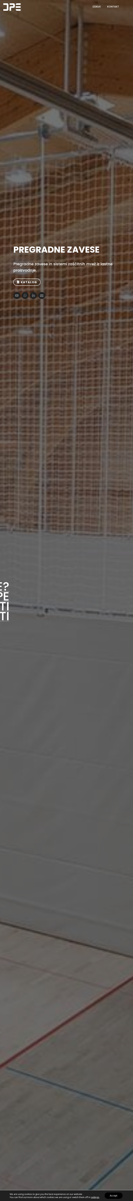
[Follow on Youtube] (16, 295)
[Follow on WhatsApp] (25, 295)
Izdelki (96, 6)
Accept (113, 1195)
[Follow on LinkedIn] (33, 295)
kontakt (113, 6)
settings (95, 1197)
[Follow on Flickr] (41, 295)
